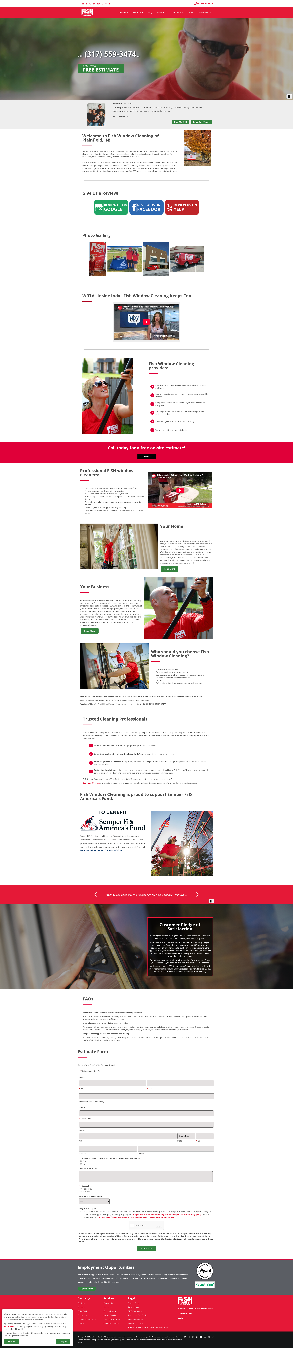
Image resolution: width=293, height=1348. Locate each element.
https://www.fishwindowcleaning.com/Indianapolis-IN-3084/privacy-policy (167, 1214)
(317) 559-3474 (205, 3)
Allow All (11, 1341)
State (179, 1141)
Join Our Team (201, 122)
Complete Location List (87, 1319)
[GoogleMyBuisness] (82, 3)
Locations (176, 12)
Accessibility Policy (135, 1319)
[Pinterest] (106, 3)
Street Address (86, 1118)
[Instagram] (90, 3)
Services (122, 12)
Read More (169, 568)
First (82, 1088)
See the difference (91, 783)
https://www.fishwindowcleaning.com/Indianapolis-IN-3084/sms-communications (136, 1217)
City (80, 1141)
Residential (87, 1189)
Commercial (108, 1303)
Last (149, 1088)
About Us (137, 12)
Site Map (81, 1323)
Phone (82, 1153)
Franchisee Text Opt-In (137, 1315)
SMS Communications (137, 1311)
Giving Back (82, 1311)
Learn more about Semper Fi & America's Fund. (101, 850)
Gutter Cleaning (109, 1311)
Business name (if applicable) (91, 1101)
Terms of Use (133, 1303)
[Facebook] (86, 3)
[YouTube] (98, 3)
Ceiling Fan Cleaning (111, 1323)
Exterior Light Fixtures (112, 1319)
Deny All (63, 1341)
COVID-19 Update (135, 1323)
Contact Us (160, 12)
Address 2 (83, 1130)
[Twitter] (102, 3)
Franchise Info (205, 12)
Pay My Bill (180, 122)
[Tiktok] (110, 3)
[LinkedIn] (94, 3)
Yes (84, 1161)
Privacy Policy (133, 1307)
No (83, 1164)
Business (86, 1191)
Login (180, 1318)
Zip (198, 1141)
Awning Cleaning (110, 1315)
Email (141, 1153)
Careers (191, 12)
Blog (150, 12)
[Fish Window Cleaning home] (88, 12)
